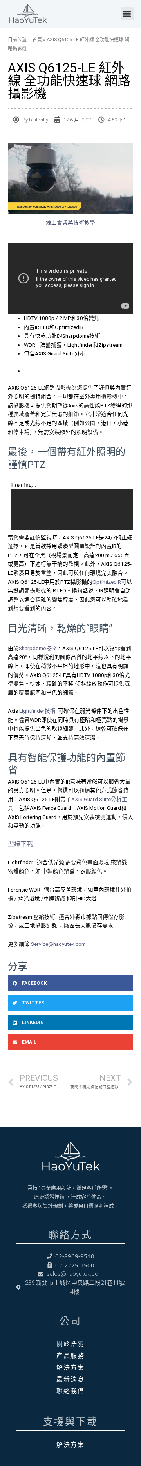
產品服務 (70, 1355)
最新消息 (70, 1379)
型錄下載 (20, 844)
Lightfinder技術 (37, 711)
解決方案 (70, 1367)
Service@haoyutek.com (58, 944)
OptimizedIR (106, 582)
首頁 (37, 39)
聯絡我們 (70, 1391)
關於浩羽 (70, 1343)
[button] (127, 13)
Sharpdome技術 (38, 648)
